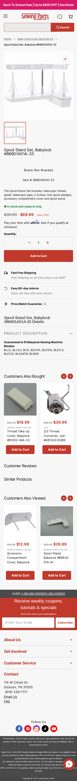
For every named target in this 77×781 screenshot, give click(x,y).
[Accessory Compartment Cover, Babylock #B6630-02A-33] (20, 543)
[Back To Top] (71, 775)
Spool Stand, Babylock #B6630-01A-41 (56, 557)
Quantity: (10, 233)
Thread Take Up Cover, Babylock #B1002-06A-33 (18, 435)
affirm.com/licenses (8, 768)
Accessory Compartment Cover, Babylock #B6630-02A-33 (18, 560)
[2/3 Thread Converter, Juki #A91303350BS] (56, 419)
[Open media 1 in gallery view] (65, 59)
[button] (5, 16)
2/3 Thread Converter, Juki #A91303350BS (55, 435)
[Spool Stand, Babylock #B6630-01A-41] (56, 543)
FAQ (7, 701)
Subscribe (65, 622)
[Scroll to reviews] (38, 161)
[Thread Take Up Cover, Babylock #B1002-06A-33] (20, 419)
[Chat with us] (59, 16)
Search (64, 27)
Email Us (10, 697)
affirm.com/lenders (46, 755)
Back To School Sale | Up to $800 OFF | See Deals (38, 5)
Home (7, 38)
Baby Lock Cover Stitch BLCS (35, 38)
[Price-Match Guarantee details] (45, 304)
